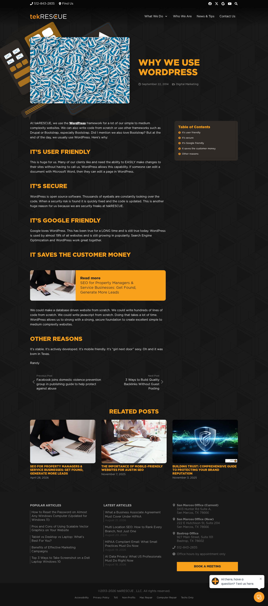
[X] (216, 3)
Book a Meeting (207, 566)
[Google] (223, 3)
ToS (116, 598)
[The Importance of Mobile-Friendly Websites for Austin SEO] (134, 450)
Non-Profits (128, 598)
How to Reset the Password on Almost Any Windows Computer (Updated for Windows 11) (59, 516)
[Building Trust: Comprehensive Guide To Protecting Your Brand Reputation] (205, 450)
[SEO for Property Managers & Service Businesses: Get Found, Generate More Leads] (63, 450)
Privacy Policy (101, 598)
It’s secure (188, 138)
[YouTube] (229, 3)
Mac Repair (146, 598)
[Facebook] (210, 3)
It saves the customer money (199, 148)
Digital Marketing (187, 84)
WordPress (77, 123)
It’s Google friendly (193, 143)
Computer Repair (167, 598)
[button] (165, 16)
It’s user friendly (191, 132)
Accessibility (82, 598)
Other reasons (190, 154)
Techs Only (187, 598)
